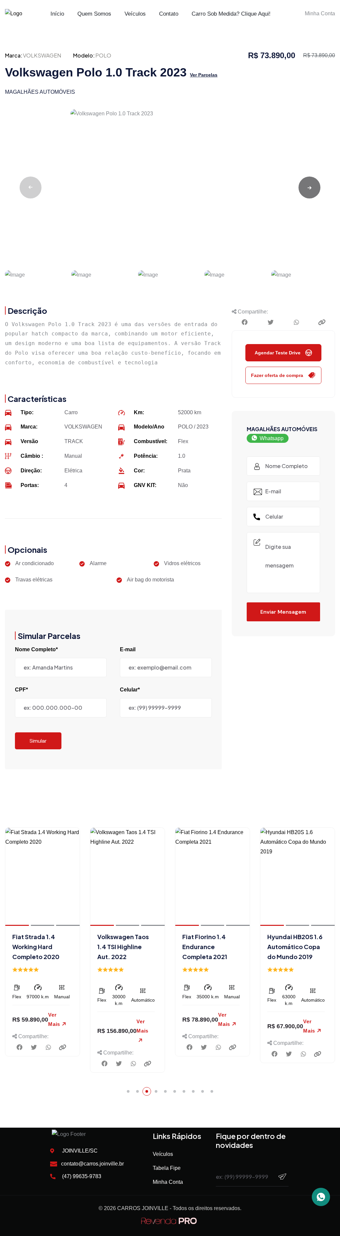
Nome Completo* (36, 649)
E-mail (127, 649)
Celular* (130, 689)
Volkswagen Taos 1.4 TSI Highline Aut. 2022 (123, 946)
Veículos (135, 14)
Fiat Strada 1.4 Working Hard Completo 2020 (35, 946)
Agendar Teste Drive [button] (277, 352)
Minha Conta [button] (320, 13)
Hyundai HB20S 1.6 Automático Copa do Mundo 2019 (294, 946)
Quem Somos (94, 14)
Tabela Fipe (167, 1168)
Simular (38, 740)
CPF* (21, 689)
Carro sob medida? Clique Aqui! (231, 14)
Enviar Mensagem (283, 611)
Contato (168, 14)
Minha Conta (168, 1182)
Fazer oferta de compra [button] (277, 375)
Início (57, 14)
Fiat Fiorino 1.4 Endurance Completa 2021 (204, 946)
